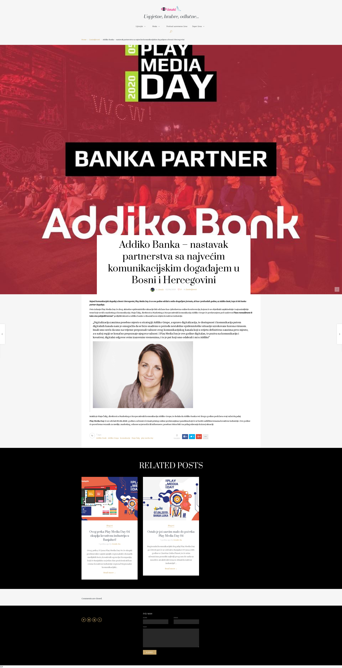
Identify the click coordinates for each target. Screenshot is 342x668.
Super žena (197, 26)
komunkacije (125, 438)
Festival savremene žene (176, 26)
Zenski (161, 289)
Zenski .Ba (116, 544)
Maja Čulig (136, 438)
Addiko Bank (101, 438)
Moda (154, 26)
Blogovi (109, 526)
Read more (109, 572)
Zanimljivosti (94, 40)
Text (145, 627)
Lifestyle (139, 26)
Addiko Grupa (113, 438)
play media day (147, 438)
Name (145, 618)
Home (83, 40)
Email (176, 618)
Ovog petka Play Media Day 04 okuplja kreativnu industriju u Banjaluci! (109, 536)
